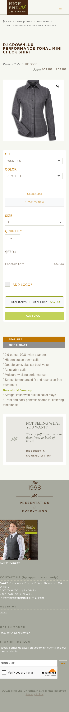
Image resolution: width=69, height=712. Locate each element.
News (3, 612)
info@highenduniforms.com (22, 598)
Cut (8, 154)
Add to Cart (34, 316)
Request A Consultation (15, 633)
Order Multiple (34, 202)
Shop (11, 21)
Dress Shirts (42, 21)
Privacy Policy (35, 694)
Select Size (34, 194)
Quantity (13, 231)
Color (11, 169)
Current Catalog (10, 563)
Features (15, 339)
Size (9, 215)
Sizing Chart (18, 345)
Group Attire (24, 21)
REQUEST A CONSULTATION (39, 453)
